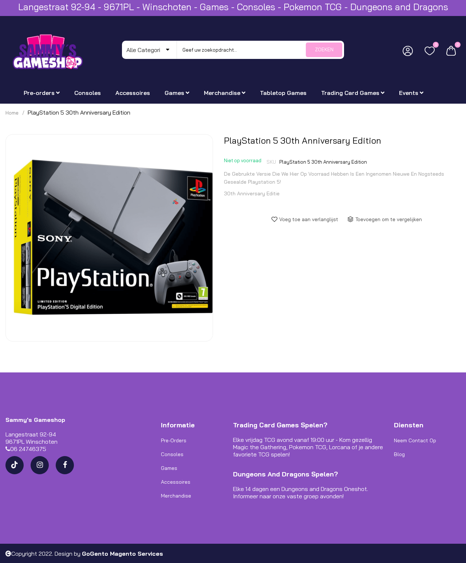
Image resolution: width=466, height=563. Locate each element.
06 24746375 (28, 448)
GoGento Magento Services (122, 553)
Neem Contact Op (415, 440)
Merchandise (176, 495)
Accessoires (175, 482)
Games (169, 468)
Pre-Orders (173, 440)
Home (12, 112)
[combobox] (260, 50)
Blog (399, 454)
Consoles (172, 454)
